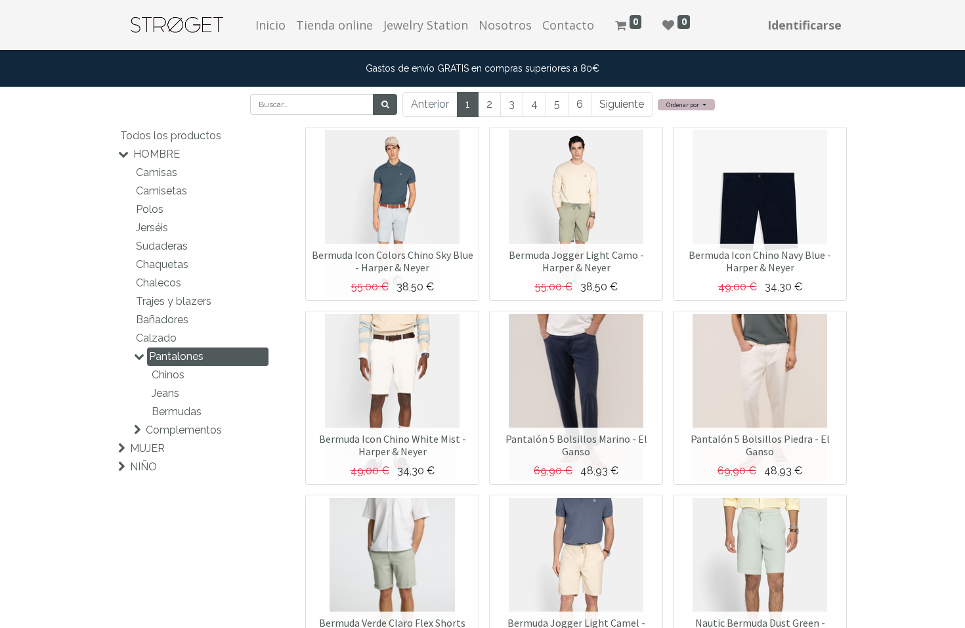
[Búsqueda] (385, 104)
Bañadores (162, 319)
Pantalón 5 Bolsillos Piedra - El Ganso (760, 445)
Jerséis (152, 227)
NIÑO (143, 466)
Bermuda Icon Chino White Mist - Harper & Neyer (392, 445)
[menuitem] (270, 25)
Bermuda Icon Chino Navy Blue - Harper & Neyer (760, 261)
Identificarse (804, 25)
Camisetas (161, 191)
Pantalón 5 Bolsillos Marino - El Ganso (576, 445)
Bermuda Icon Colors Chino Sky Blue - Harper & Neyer (392, 261)
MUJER (147, 448)
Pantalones (176, 356)
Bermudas (177, 411)
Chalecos (158, 283)
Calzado (156, 338)
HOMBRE (156, 154)
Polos (149, 209)
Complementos (184, 430)
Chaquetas (162, 264)
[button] (686, 104)
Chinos (168, 375)
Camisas (156, 172)
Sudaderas (162, 246)
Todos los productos (170, 135)
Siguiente (621, 104)
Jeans (165, 393)
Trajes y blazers (173, 301)
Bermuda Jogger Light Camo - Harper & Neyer (576, 261)
